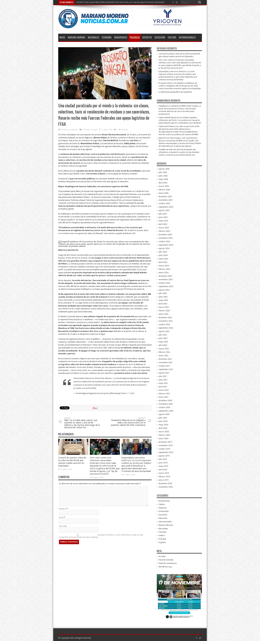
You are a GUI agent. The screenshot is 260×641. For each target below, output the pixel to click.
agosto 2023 (164, 290)
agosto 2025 (164, 210)
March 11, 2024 (127, 393)
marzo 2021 (164, 390)
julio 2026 (163, 172)
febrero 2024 (164, 269)
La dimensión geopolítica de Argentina (175, 92)
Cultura (172, 37)
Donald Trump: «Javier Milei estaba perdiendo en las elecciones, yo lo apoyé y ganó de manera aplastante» (120, 2)
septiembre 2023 (166, 286)
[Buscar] (199, 2)
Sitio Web (63, 526)
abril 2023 (163, 304)
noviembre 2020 (166, 404)
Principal (94, 129)
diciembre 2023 (165, 276)
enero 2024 (163, 272)
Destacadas (164, 511)
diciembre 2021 (165, 359)
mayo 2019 (163, 466)
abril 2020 (163, 428)
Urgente (162, 542)
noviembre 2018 (166, 487)
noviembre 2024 (166, 238)
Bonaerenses (120, 37)
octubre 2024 (164, 241)
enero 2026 (163, 193)
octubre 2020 (164, 407)
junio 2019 (163, 463)
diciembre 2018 (165, 483)
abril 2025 (163, 224)
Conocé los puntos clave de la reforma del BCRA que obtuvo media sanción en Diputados (72, 461)
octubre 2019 (164, 449)
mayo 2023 (163, 300)
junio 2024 (163, 255)
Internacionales (187, 37)
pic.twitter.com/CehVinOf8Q (84, 388)
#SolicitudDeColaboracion (83, 378)
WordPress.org (165, 567)
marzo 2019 (164, 473)
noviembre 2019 (166, 445)
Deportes (147, 37)
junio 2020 (163, 421)
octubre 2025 (164, 203)
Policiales (135, 37)
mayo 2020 (163, 425)
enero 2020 (163, 438)
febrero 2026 (164, 189)
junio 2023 (163, 297)
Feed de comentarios (168, 563)
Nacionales (93, 37)
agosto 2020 (164, 414)
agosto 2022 (164, 331)
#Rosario (108, 378)
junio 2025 (163, 217)
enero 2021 (163, 397)
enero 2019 (163, 480)
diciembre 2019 (165, 442)
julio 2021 (163, 376)
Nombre (62, 509)
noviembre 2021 (166, 362)
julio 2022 (163, 335)
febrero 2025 (164, 231)
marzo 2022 (164, 348)
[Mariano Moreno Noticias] (93, 26)
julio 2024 (163, 252)
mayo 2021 (163, 383)
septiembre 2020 (166, 411)
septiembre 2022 (166, 328)
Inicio (62, 37)
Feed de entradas (166, 560)
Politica (162, 535)
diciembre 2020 (165, 400)
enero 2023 (163, 314)
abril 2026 (163, 183)
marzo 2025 (164, 227)
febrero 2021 (164, 393)
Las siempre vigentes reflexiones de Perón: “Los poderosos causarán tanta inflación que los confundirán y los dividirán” (180, 120)
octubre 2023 (164, 283)
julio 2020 (163, 418)
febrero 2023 (164, 310)
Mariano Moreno (76, 37)
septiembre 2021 (166, 369)
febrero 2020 (164, 435)
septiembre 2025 (166, 207)
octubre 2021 (164, 366)
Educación (160, 37)
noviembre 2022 (166, 321)
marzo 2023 (164, 307)
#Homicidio (99, 378)
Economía (106, 37)
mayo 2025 (163, 221)
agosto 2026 (164, 169)
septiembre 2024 (166, 245)
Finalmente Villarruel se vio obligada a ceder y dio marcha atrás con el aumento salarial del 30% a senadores (128, 421)
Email (61, 517)
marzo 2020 (164, 431)
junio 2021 (163, 380)
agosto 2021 (164, 373)
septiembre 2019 (166, 452)
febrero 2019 (164, 476)
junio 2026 (163, 176)
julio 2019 (163, 459)
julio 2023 (163, 293)
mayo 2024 (163, 259)
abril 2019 (163, 469)
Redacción (74, 129)
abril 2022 (163, 345)
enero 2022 (163, 355)
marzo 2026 (164, 186)
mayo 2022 (163, 342)
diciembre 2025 (165, 196)
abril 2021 (163, 387)
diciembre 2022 (165, 317)
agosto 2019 (164, 456)
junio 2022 (163, 338)
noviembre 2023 (166, 279)
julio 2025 (163, 214)
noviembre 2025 (166, 200)
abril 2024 (163, 262)
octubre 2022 (164, 324)
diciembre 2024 (165, 234)
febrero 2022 (164, 352)
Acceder (162, 556)
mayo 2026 (163, 179)
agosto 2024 (164, 248)
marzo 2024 (164, 266)
